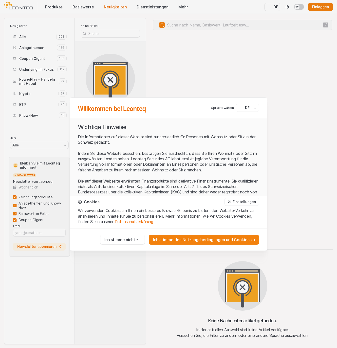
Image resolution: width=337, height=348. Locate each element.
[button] (242, 202)
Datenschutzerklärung (134, 221)
